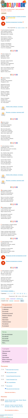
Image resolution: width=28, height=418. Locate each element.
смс (16, 27)
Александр (7, 405)
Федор (21, 406)
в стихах (23, 27)
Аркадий (16, 405)
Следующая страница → (8, 291)
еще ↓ (22, 300)
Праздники (5, 319)
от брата (7, 298)
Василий (11, 400)
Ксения (20, 400)
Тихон (14, 401)
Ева (10, 406)
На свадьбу (5, 311)
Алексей (6, 400)
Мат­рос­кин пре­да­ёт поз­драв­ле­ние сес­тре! (16, 255)
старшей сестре (19, 298)
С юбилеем (5, 309)
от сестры (3, 298)
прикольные (16, 300)
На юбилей (5, 336)
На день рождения (7, 334)
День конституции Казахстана (12, 388)
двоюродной (13, 298)
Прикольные (5, 340)
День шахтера (9, 385)
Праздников (5, 357)
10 (20, 293)
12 (24, 293)
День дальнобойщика (11, 382)
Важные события (7, 315)
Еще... (4, 342)
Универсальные (6, 321)
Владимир (7, 406)
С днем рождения (7, 307)
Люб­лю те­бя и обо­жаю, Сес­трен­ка (14, 106)
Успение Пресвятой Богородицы (13, 376)
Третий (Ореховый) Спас (11, 379)
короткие (11, 300)
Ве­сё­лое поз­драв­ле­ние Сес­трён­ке (14, 22)
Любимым (5, 317)
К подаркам (5, 326)
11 (22, 293)
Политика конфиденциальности (6, 414)
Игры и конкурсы (7, 359)
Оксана (10, 401)
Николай (7, 401)
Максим (24, 400)
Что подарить (6, 361)
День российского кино (11, 372)
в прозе (19, 27)
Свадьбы (4, 355)
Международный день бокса (12, 369)
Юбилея (4, 353)
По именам (5, 323)
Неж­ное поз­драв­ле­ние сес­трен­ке (14, 261)
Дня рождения (6, 351)
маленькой (4, 13)
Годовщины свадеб (7, 313)
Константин (15, 400)
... (26, 293)
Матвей (13, 406)
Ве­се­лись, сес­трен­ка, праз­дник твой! (15, 112)
